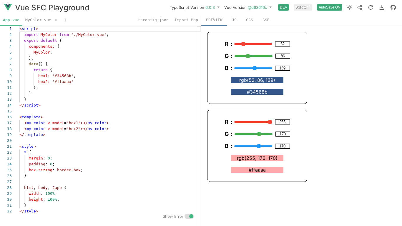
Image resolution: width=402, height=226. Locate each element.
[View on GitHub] (393, 7)
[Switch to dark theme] (349, 7)
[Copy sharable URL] (359, 7)
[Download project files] (382, 7)
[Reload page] (371, 7)
